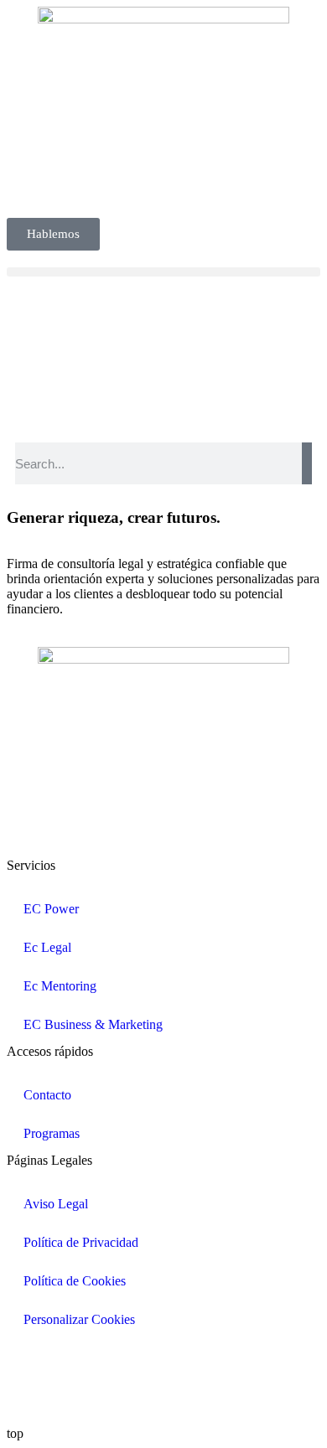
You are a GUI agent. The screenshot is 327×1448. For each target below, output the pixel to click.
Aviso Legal (55, 1204)
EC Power (51, 909)
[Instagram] (118, 1360)
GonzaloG (130, 1405)
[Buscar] (307, 463)
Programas (51, 1133)
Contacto (47, 1095)
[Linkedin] (28, 1360)
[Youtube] (163, 1360)
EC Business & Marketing (93, 1024)
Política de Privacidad (80, 1242)
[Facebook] (73, 1360)
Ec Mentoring (59, 986)
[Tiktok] (209, 1360)
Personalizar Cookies (79, 1319)
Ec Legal (47, 947)
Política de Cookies (74, 1281)
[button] (163, 272)
